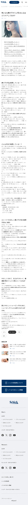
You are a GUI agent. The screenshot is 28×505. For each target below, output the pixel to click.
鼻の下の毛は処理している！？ (11, 42)
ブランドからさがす (21, 419)
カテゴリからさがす (8, 419)
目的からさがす (6, 422)
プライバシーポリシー (7, 498)
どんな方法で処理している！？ (11, 44)
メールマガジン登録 (6, 485)
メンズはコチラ (14, 2)
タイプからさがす (7, 426)
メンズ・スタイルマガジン (8, 430)
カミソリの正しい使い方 (7, 477)
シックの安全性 (5, 481)
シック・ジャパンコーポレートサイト (11, 489)
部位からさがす (19, 422)
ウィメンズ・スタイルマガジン (9, 462)
